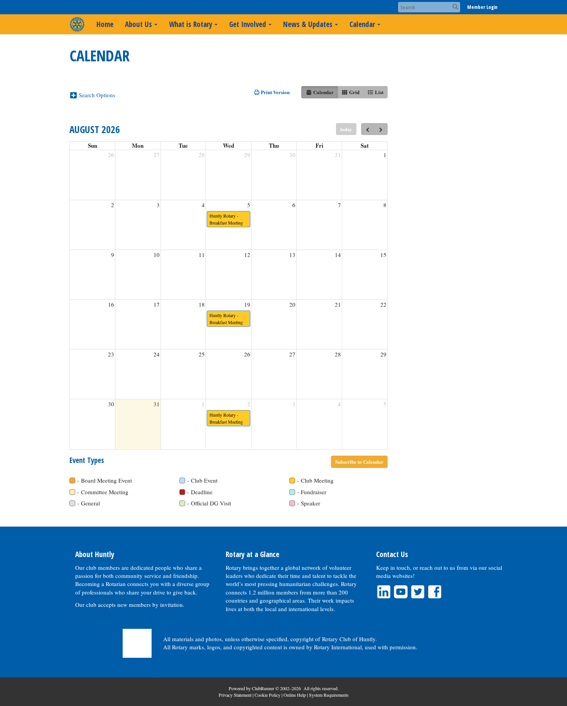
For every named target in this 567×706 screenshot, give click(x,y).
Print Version (275, 92)
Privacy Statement (235, 695)
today (346, 129)
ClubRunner (263, 688)
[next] (381, 129)
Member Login (482, 6)
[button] (95, 94)
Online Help (295, 695)
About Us (138, 24)
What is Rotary (190, 24)
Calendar (362, 24)
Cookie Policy (267, 695)
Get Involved (247, 24)
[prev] (368, 129)
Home (104, 24)
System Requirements (329, 695)
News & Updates (307, 24)
